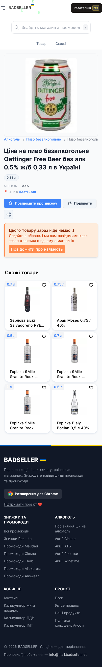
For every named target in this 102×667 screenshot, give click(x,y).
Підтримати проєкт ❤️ (23, 504)
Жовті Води (27, 192)
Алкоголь (14, 139)
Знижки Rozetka (18, 538)
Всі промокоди (16, 531)
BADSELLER (21, 459)
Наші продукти (67, 613)
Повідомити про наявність (37, 249)
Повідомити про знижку (36, 203)
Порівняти (83, 203)
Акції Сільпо (65, 538)
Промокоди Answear (21, 576)
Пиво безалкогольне (45, 139)
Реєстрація (86, 8)
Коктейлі (11, 598)
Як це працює (67, 605)
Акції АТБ (63, 546)
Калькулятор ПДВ (19, 618)
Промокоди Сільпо (20, 553)
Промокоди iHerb (18, 561)
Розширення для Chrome (36, 494)
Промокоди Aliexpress (22, 568)
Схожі (60, 43)
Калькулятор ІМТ (18, 625)
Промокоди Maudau (21, 546)
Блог (59, 598)
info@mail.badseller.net (68, 654)
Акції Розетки (66, 553)
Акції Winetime (67, 561)
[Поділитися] (8, 214)
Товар (41, 43)
